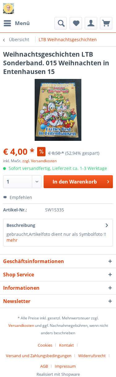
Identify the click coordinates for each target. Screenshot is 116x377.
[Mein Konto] (91, 23)
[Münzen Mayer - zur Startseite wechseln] (8, 8)
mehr (12, 240)
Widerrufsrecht (92, 355)
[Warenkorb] (106, 23)
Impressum (65, 366)
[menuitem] (16, 23)
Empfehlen (20, 197)
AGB (44, 366)
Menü (22, 23)
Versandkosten (21, 325)
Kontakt (66, 345)
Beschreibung (20, 225)
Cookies (45, 345)
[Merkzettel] (76, 23)
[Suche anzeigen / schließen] (60, 23)
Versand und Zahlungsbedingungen (38, 355)
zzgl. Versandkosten (39, 160)
